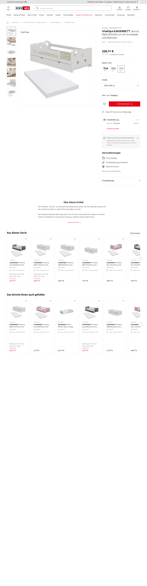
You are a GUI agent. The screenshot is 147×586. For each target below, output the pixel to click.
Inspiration (98, 15)
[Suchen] (37, 8)
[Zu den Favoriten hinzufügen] (104, 104)
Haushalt (50, 15)
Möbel (9, 15)
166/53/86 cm (109, 85)
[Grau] (105, 68)
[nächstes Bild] (140, 259)
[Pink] (113, 68)
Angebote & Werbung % (84, 15)
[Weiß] (121, 68)
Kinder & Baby (68, 15)
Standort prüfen (113, 129)
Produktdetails (108, 181)
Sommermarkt (110, 15)
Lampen (58, 15)
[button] (11, 31)
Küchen (41, 15)
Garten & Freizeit (19, 15)
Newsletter (131, 15)
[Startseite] (8, 22)
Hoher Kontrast (131, 2)
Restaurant (121, 15)
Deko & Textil (32, 15)
